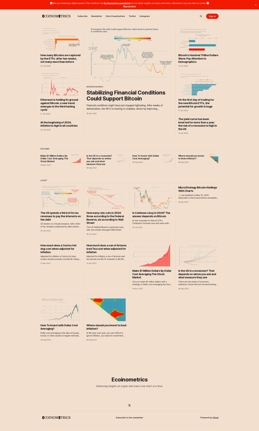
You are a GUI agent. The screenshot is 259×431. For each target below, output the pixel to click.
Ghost (216, 417)
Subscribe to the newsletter (129, 417)
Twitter (132, 16)
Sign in (212, 16)
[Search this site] (201, 16)
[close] (256, 5)
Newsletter (96, 16)
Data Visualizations (115, 16)
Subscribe (82, 16)
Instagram (145, 16)
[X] (129, 405)
